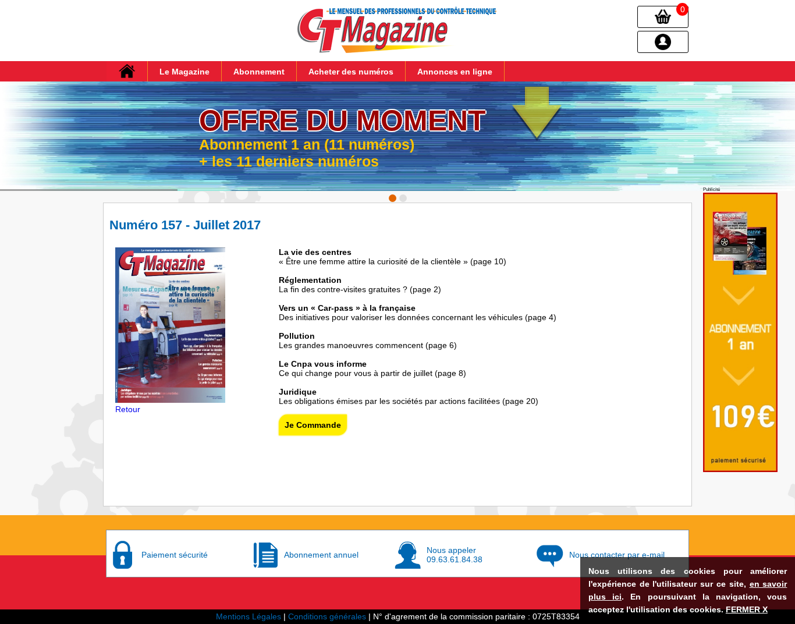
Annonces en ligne (454, 71)
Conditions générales (327, 616)
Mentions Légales (248, 616)
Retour (127, 409)
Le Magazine (184, 71)
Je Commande (313, 425)
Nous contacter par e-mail (617, 554)
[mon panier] (663, 16)
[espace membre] (663, 41)
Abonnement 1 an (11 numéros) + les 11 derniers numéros (306, 152)
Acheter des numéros (350, 71)
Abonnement (259, 71)
